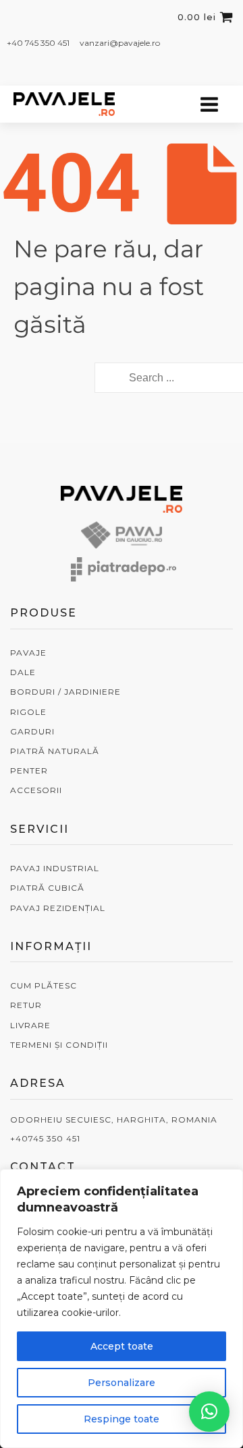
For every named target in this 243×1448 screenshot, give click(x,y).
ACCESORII (36, 790)
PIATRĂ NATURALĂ (54, 751)
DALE (23, 672)
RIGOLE (28, 712)
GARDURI (32, 731)
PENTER (29, 770)
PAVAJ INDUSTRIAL (54, 868)
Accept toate (121, 1346)
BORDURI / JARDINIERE (65, 692)
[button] (209, 1411)
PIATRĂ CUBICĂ (47, 888)
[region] (121, 1308)
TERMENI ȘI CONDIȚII (59, 1045)
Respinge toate (121, 1419)
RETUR (26, 1005)
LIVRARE (30, 1025)
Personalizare (121, 1383)
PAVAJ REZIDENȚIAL (57, 908)
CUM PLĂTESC (43, 985)
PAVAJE (28, 653)
